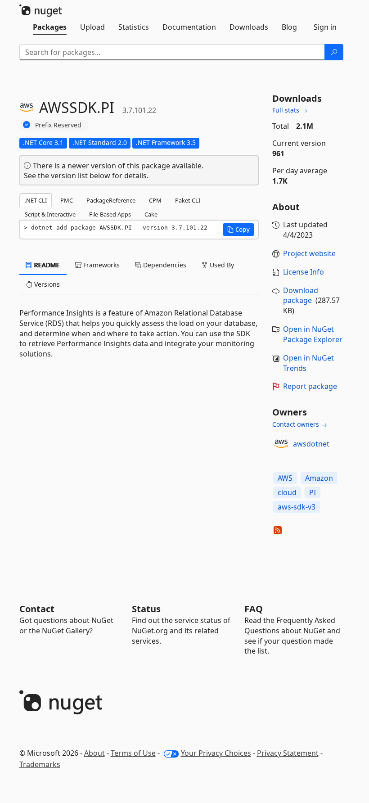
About (94, 753)
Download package (300, 295)
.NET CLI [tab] (36, 200)
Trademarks (39, 764)
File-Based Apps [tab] (110, 214)
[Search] (333, 52)
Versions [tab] (46, 284)
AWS (285, 478)
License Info (303, 272)
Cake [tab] (151, 214)
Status (146, 609)
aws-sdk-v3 (296, 507)
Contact (36, 609)
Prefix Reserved (58, 125)
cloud (287, 492)
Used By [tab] (221, 265)
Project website (309, 253)
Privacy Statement (288, 753)
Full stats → (289, 110)
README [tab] (46, 265)
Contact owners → (299, 424)
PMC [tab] (66, 200)
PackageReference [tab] (110, 200)
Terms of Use (133, 753)
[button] (238, 229)
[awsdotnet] (281, 444)
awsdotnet (311, 444)
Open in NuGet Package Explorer (312, 334)
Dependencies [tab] (163, 265)
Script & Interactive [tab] (50, 214)
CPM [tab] (155, 200)
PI (312, 492)
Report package (310, 386)
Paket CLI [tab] (187, 200)
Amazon (319, 478)
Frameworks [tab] (100, 265)
